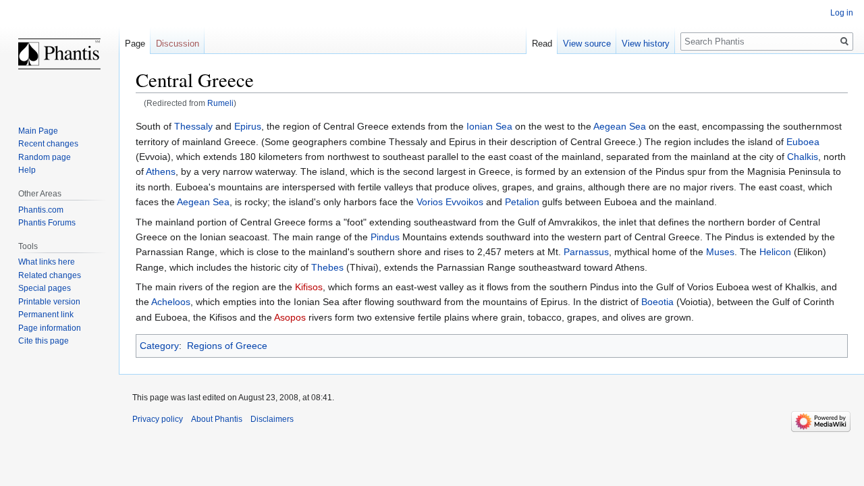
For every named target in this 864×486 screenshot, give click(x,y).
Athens (161, 171)
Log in (841, 13)
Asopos (290, 317)
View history (646, 43)
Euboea (802, 141)
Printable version (49, 301)
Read (542, 43)
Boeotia (657, 301)
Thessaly (193, 126)
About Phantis (216, 419)
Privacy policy (157, 419)
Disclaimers (272, 419)
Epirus (247, 126)
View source (587, 43)
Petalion (522, 201)
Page (135, 43)
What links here (46, 262)
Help (27, 170)
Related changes (49, 275)
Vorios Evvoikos (449, 201)
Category (159, 345)
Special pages (44, 288)
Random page (44, 157)
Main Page (38, 131)
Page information (49, 328)
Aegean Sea (619, 126)
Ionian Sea (489, 126)
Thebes (327, 267)
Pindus (385, 237)
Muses (720, 251)
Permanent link (46, 314)
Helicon (775, 251)
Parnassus (586, 251)
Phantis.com (40, 210)
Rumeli (220, 103)
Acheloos (170, 301)
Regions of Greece (227, 345)
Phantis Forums (47, 222)
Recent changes (48, 143)
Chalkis (802, 156)
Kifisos (309, 286)
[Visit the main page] (59, 54)
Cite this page (43, 341)
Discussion (177, 43)
